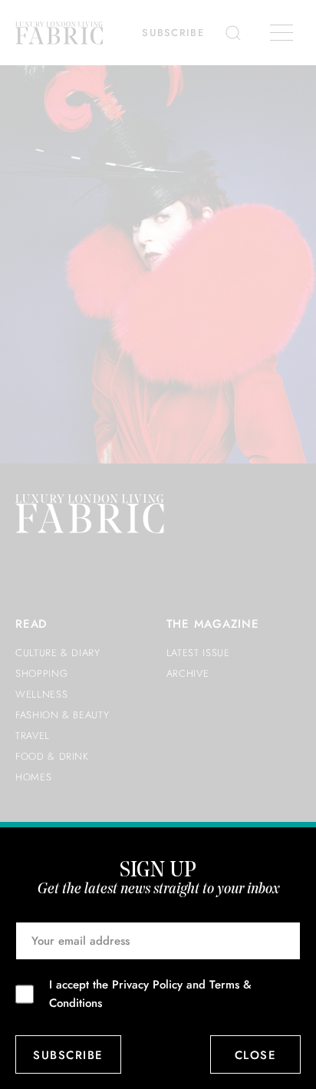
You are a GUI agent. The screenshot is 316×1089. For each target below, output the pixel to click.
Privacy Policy (147, 984)
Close (256, 1055)
